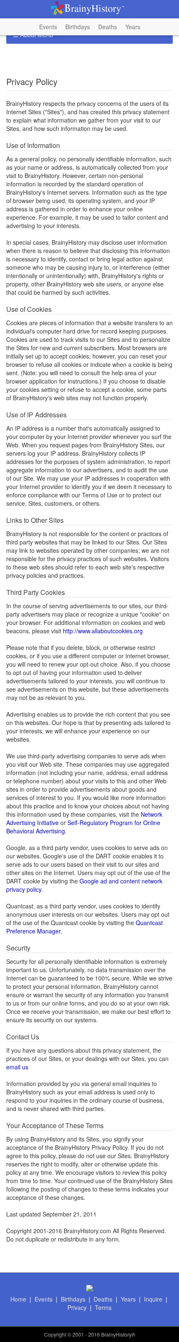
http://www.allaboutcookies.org (103, 631)
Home (18, 1299)
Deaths (107, 27)
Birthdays (77, 27)
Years (132, 27)
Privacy (77, 1307)
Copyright (55, 1334)
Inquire (153, 1299)
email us (17, 1067)
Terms (103, 1307)
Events (48, 27)
